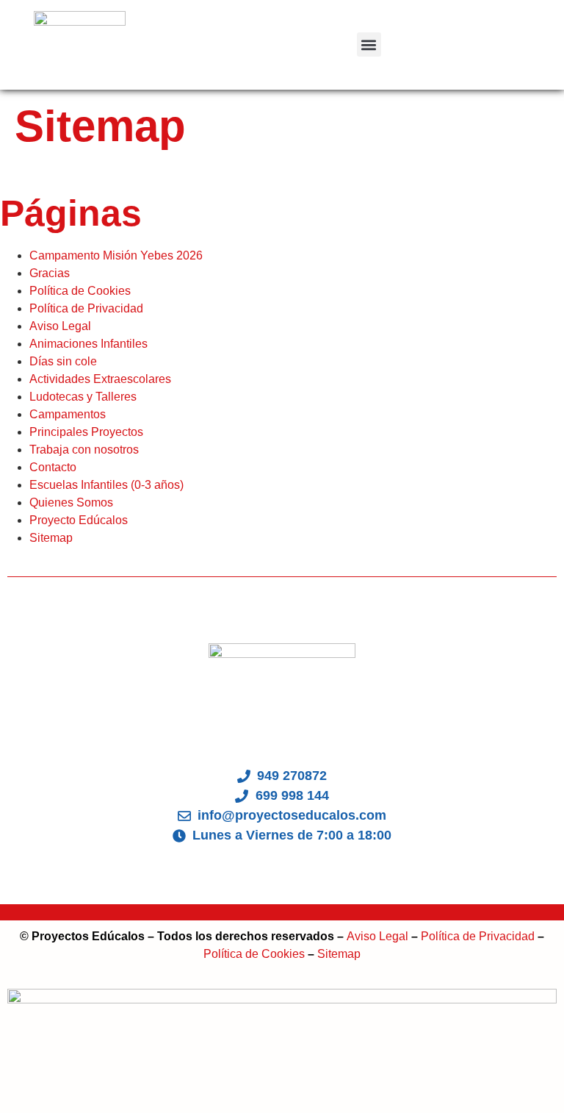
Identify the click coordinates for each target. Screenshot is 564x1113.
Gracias (49, 273)
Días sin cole (63, 361)
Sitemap (51, 538)
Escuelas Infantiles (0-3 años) (106, 485)
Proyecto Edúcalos (78, 520)
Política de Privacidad (86, 308)
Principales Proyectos (86, 432)
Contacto (52, 467)
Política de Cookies (80, 290)
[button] (369, 44)
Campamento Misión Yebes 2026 (116, 255)
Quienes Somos (71, 502)
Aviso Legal (60, 326)
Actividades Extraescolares (100, 379)
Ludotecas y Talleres (83, 396)
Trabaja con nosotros (84, 449)
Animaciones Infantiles (88, 343)
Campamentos (67, 414)
